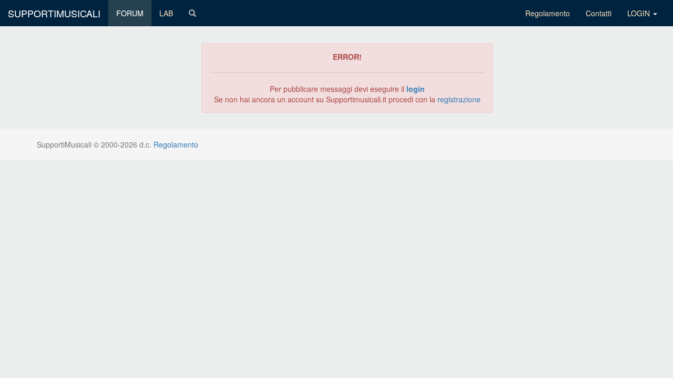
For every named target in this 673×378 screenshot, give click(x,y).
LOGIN (639, 13)
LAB (166, 13)
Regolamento (547, 13)
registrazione (459, 99)
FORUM (130, 13)
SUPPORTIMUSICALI (54, 13)
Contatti (598, 13)
